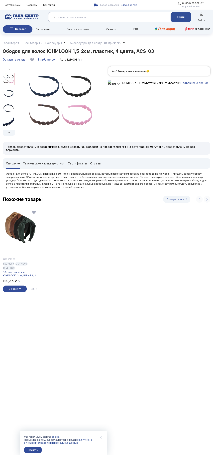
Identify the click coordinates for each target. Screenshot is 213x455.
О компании (43, 29)
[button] (9, 133)
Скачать (111, 29)
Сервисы (31, 5)
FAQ (135, 29)
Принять (33, 449)
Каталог (20, 29)
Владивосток (129, 5)
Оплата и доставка (78, 29)
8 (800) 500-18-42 (193, 3)
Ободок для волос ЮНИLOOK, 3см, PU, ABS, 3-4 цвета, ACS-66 (20, 274)
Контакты (49, 5)
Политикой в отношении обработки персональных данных (58, 441)
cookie (55, 436)
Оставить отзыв (14, 59)
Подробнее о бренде (194, 83)
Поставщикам (11, 5)
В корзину (15, 288)
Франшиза (202, 29)
